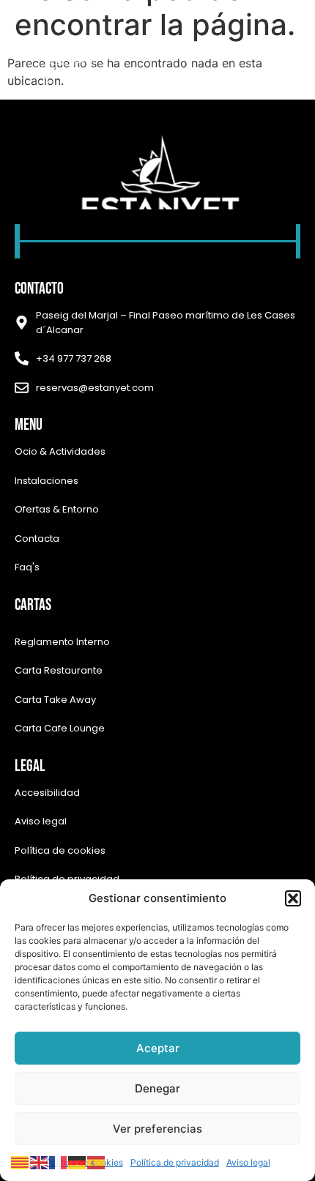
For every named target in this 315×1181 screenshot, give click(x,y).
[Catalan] (20, 1161)
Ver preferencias (157, 1129)
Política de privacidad (174, 1162)
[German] (77, 1161)
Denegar (157, 1088)
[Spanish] (96, 1161)
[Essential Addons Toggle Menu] (282, 60)
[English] (39, 1161)
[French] (58, 1161)
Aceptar (157, 1048)
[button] (293, 898)
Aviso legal (248, 1162)
